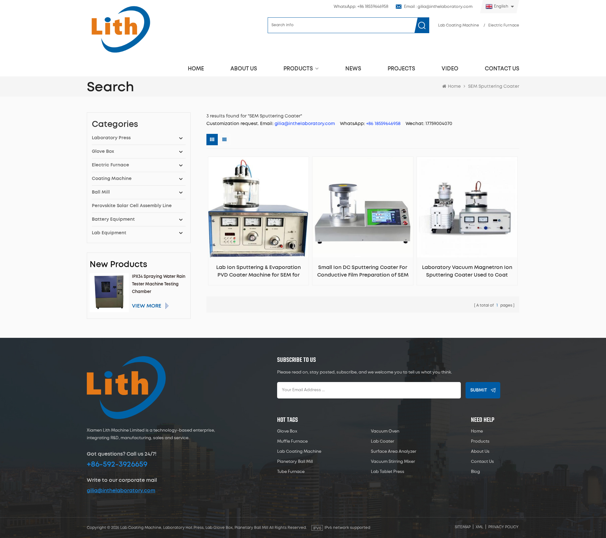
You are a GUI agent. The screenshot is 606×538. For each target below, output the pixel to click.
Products (298, 68)
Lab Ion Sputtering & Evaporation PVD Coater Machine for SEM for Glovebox (258, 272)
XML (479, 527)
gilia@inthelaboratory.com (121, 490)
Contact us (502, 68)
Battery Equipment (113, 219)
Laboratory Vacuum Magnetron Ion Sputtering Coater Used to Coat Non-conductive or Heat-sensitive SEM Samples (467, 272)
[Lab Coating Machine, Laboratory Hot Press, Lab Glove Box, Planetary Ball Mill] (120, 29)
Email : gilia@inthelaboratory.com (438, 7)
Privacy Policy (503, 527)
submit (478, 390)
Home (196, 68)
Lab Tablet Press (387, 472)
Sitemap (463, 527)
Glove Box (103, 151)
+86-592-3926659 (117, 464)
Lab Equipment (109, 233)
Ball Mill (101, 192)
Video (450, 68)
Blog (475, 472)
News (353, 68)
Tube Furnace (291, 472)
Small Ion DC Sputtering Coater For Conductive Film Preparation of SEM (362, 271)
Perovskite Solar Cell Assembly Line (132, 206)
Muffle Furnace (292, 441)
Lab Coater (382, 441)
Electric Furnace (503, 25)
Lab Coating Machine (458, 25)
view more (146, 305)
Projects (401, 68)
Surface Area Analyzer (393, 451)
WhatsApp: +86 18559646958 (361, 7)
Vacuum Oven (385, 431)
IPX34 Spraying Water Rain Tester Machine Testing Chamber (158, 284)
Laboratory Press (111, 138)
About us (243, 68)
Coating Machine (112, 178)
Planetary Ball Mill (295, 461)
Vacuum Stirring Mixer (393, 461)
